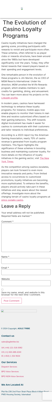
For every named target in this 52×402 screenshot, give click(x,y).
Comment (7, 221)
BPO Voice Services (10, 371)
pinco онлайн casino (12, 200)
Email (5, 268)
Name (5, 257)
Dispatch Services (9, 367)
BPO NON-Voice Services (12, 376)
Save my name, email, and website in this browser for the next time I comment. (23, 293)
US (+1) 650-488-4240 (11, 352)
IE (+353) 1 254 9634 (10, 356)
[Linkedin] (16, 322)
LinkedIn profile (9, 97)
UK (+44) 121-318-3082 (11, 348)
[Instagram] (10, 322)
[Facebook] (4, 322)
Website (5, 279)
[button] (46, 9)
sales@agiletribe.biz (10, 342)
